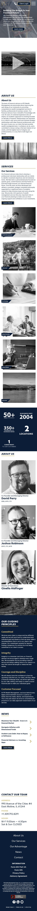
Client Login (24, 4)
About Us (18, 835)
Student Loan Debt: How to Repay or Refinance (14, 735)
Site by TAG (28, 907)
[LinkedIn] (18, 901)
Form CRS (19, 870)
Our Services (18, 841)
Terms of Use (19, 907)
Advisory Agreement (18, 876)
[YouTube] (22, 901)
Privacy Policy (18, 873)
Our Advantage (18, 846)
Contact (18, 857)
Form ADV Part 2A (18, 867)
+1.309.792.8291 (10, 814)
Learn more (18, 29)
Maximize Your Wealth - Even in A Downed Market (14, 722)
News (18, 852)
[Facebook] (14, 901)
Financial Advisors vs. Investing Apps (13, 741)
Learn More (7, 138)
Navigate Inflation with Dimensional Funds (10, 728)
